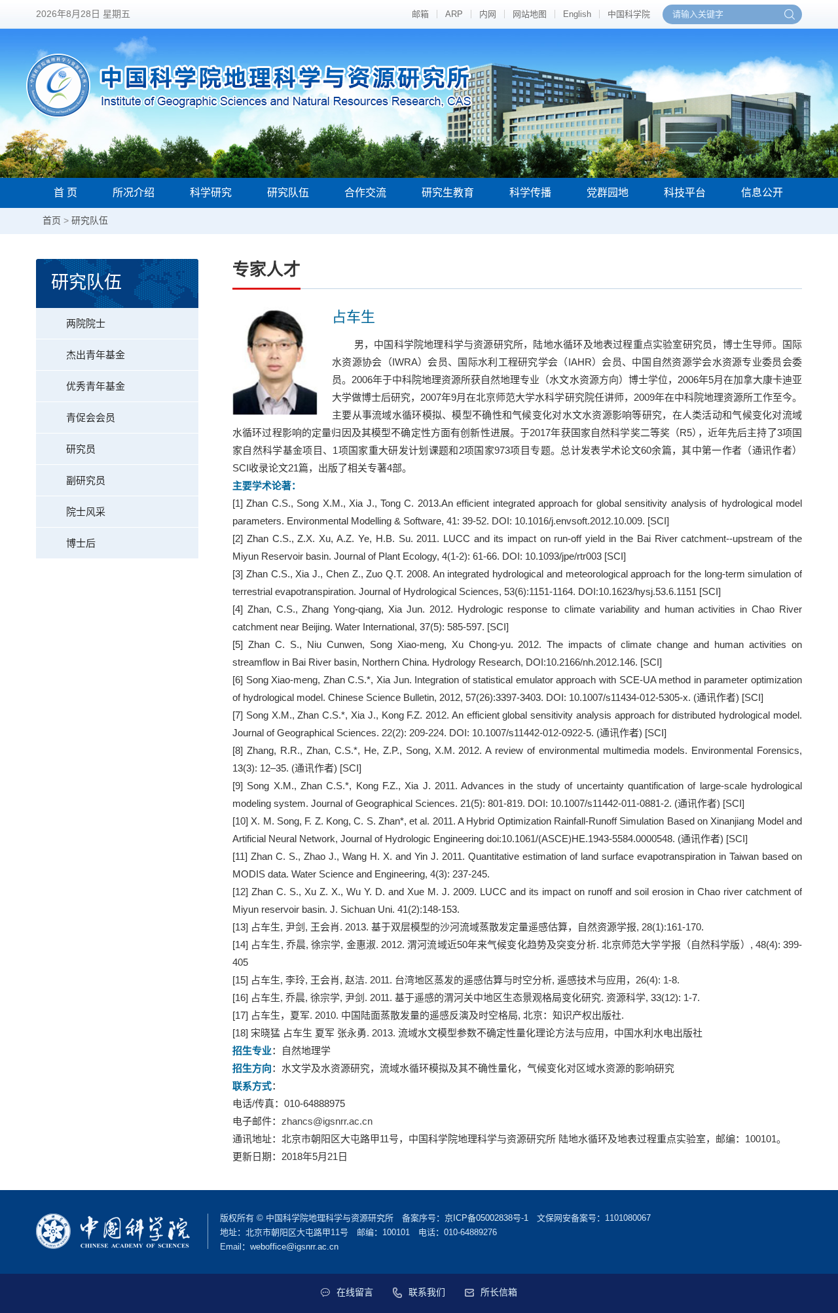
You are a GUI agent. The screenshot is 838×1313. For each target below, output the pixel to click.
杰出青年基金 (95, 354)
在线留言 (355, 1292)
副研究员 (85, 480)
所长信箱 (499, 1292)
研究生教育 (448, 192)
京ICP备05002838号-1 (486, 1218)
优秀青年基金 (95, 386)
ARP (454, 14)
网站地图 (530, 14)
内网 (487, 14)
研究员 (81, 448)
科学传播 (530, 192)
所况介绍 (134, 192)
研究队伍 (288, 192)
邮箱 (420, 14)
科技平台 (685, 192)
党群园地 (607, 192)
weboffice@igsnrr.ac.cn (294, 1247)
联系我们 (427, 1292)
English (577, 14)
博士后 (81, 543)
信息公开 (762, 192)
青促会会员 (90, 417)
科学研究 (211, 192)
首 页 (65, 192)
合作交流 (365, 192)
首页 (52, 220)
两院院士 (85, 323)
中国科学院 (629, 14)
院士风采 (85, 511)
